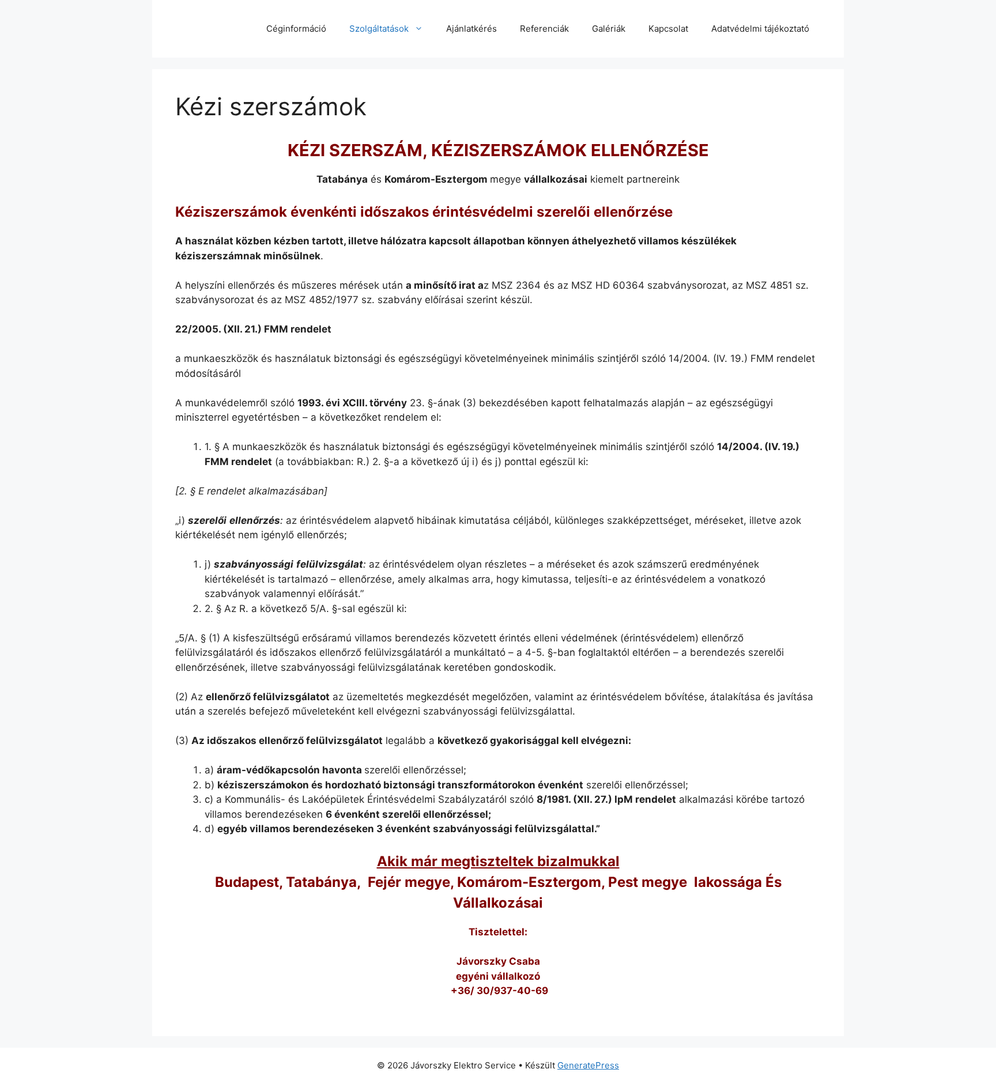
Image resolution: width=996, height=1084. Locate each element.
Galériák (608, 28)
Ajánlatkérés (471, 28)
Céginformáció (296, 28)
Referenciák (544, 28)
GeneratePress (588, 1065)
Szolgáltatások (379, 28)
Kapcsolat (668, 28)
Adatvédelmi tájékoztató (760, 28)
